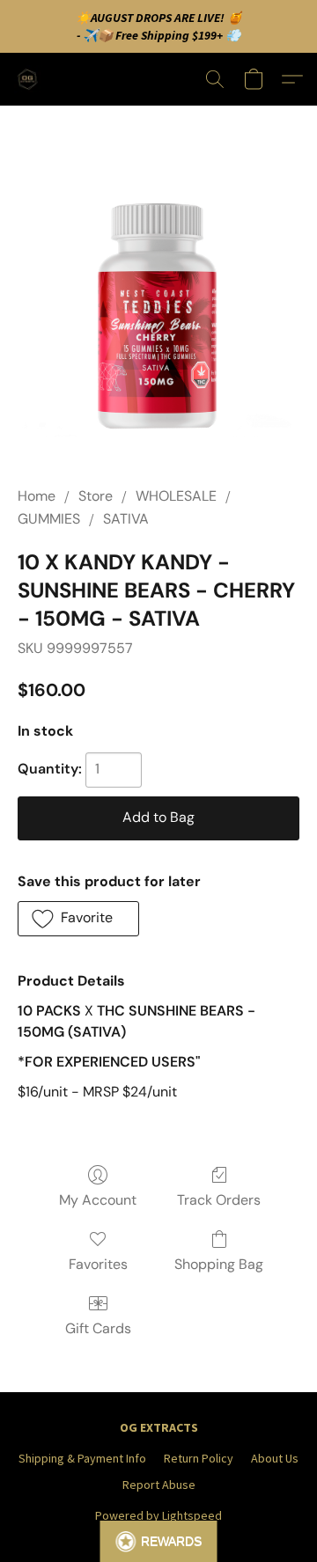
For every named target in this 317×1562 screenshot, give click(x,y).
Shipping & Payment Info (82, 1458)
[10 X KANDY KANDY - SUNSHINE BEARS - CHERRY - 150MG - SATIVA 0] (158, 317)
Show (158, 1541)
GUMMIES (49, 519)
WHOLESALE (176, 496)
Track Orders (219, 1200)
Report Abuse (158, 1484)
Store (95, 496)
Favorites (98, 1264)
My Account (97, 1200)
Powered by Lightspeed (158, 1515)
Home (36, 496)
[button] (30, 79)
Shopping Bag (218, 1264)
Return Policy (198, 1458)
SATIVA (126, 519)
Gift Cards (98, 1328)
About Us (275, 1458)
